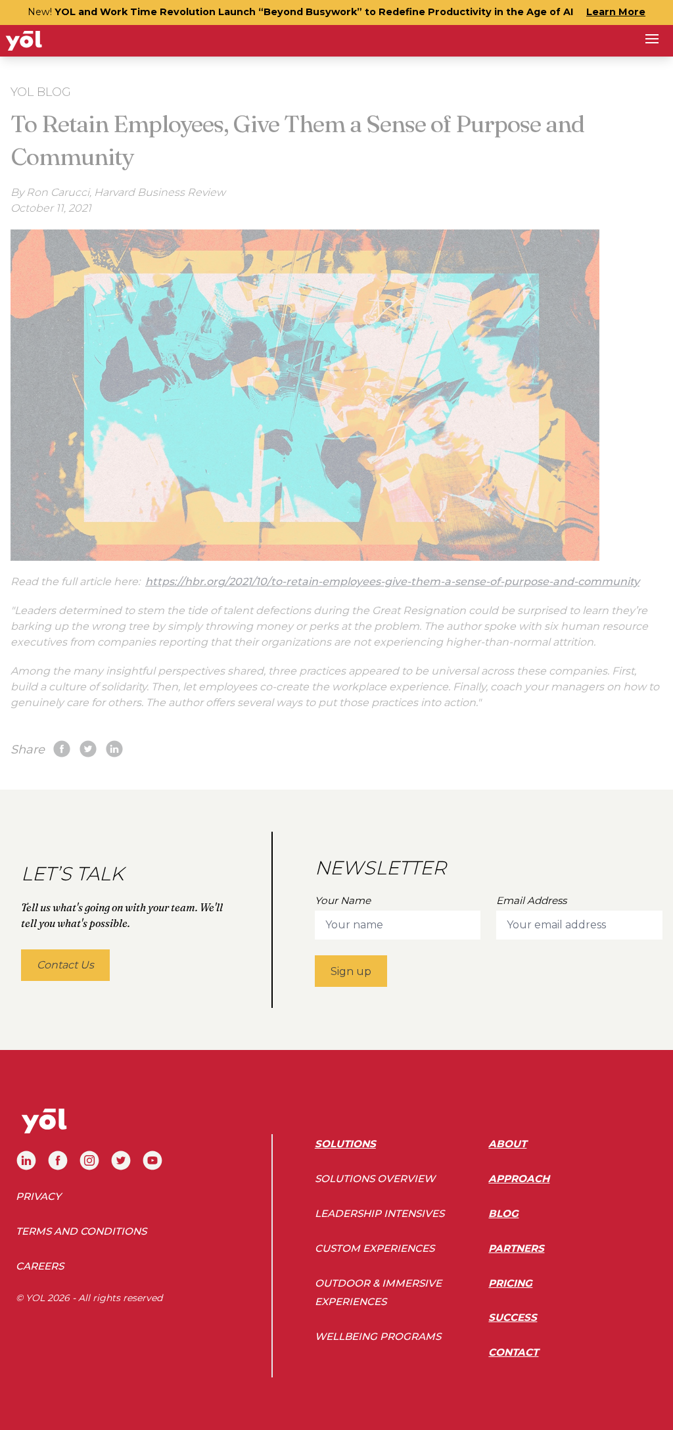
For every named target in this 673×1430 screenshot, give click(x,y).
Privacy (38, 1196)
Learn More (615, 12)
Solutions (345, 1143)
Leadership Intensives (379, 1213)
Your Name (343, 900)
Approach (518, 1178)
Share (28, 749)
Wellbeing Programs (378, 1336)
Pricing (510, 1283)
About (507, 1143)
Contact (513, 1352)
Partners (516, 1248)
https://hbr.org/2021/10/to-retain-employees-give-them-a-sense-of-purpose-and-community (392, 581)
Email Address (531, 900)
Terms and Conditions (81, 1231)
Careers (40, 1266)
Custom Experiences (374, 1248)
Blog (503, 1213)
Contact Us (65, 965)
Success (512, 1317)
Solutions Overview (375, 1178)
